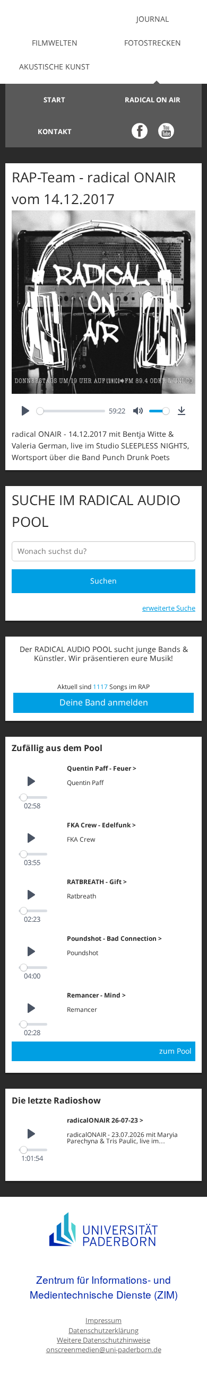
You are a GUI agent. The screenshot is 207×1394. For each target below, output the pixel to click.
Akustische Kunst (54, 66)
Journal (152, 19)
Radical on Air (152, 99)
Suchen (103, 581)
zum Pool (175, 1051)
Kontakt (55, 131)
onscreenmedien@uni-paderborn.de (103, 1349)
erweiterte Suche (168, 608)
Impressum (103, 1320)
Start (54, 99)
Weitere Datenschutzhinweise (103, 1340)
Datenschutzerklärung (103, 1330)
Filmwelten (54, 43)
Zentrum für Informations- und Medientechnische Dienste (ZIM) (104, 1286)
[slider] (71, 411)
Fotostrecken (152, 43)
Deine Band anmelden (103, 702)
